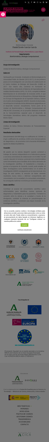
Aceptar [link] (24, 225)
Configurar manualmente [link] (25, 230)
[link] (3, 14)
